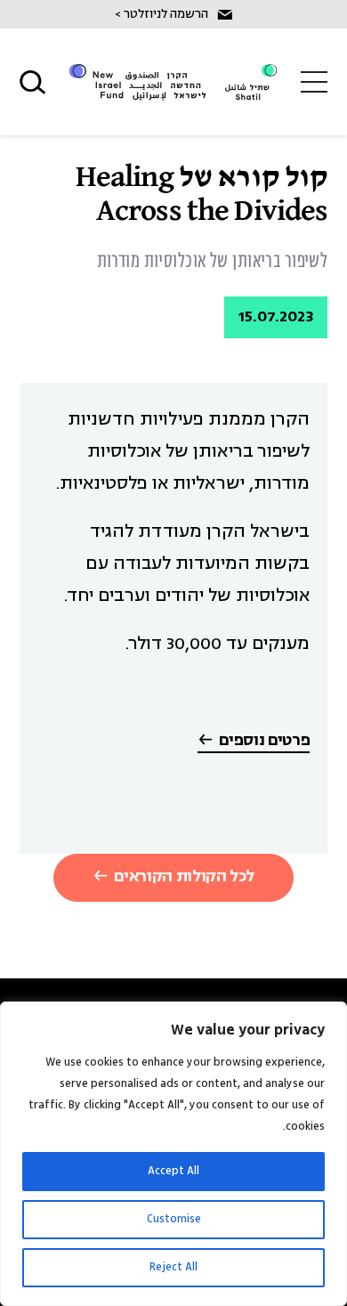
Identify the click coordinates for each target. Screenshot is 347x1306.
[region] (173, 1154)
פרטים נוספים (264, 741)
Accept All (173, 1171)
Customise (174, 1219)
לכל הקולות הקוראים (184, 877)
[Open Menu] (314, 81)
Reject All (173, 1267)
